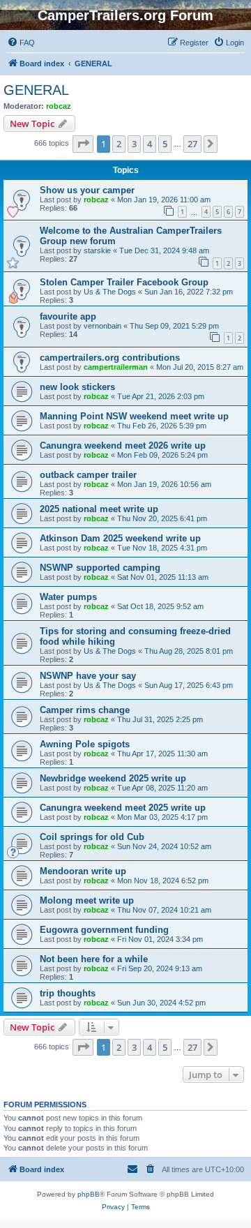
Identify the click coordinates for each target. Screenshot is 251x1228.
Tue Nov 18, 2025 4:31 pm (162, 548)
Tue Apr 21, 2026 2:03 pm (160, 396)
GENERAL (36, 90)
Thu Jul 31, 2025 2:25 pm (160, 719)
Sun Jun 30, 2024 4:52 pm (161, 1002)
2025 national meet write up (99, 509)
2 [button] (118, 143)
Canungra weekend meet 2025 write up (123, 807)
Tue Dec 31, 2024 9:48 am (164, 250)
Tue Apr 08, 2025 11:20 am (162, 788)
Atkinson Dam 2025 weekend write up (120, 538)
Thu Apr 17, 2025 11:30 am (162, 753)
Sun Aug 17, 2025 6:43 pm (188, 685)
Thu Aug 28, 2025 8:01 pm (188, 651)
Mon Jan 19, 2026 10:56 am (164, 484)
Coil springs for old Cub (92, 837)
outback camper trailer (88, 475)
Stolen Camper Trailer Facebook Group (124, 282)
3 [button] (134, 143)
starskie (97, 250)
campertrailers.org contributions (110, 357)
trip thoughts (68, 993)
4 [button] (149, 143)
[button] (83, 143)
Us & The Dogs (110, 291)
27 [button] (192, 143)
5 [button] (164, 143)
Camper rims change (85, 710)
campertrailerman (116, 367)
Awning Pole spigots (85, 744)
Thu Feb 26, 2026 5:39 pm (161, 425)
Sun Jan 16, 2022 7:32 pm (188, 291)
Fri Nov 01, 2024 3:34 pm (160, 939)
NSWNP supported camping (100, 567)
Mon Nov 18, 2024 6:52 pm (162, 880)
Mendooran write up (83, 871)
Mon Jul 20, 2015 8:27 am (199, 367)
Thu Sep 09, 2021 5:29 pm (174, 326)
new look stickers (77, 387)
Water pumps (68, 597)
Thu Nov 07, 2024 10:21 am (164, 910)
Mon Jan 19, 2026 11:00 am (164, 199)
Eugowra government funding (104, 929)
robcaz (58, 106)
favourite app (68, 316)
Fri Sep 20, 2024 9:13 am (159, 968)
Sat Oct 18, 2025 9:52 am (160, 606)
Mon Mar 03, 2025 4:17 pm (162, 817)
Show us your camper (87, 190)
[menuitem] (21, 42)
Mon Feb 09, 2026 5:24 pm (162, 455)
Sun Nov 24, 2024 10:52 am (164, 846)
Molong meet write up (87, 900)
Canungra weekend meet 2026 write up (123, 445)
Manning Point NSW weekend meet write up (134, 416)
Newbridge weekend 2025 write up (113, 778)
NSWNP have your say (88, 676)
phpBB (88, 1194)
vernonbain (102, 326)
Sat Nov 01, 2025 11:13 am (162, 577)
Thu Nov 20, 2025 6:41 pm (162, 518)
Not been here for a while (94, 959)
